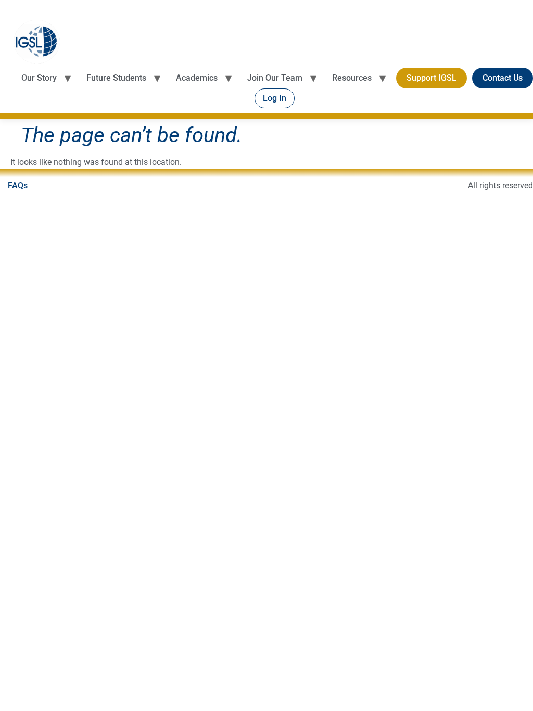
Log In (274, 98)
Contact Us (503, 78)
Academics (197, 78)
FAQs (18, 186)
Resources (352, 78)
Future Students (116, 78)
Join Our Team (274, 78)
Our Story (39, 78)
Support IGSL (431, 78)
